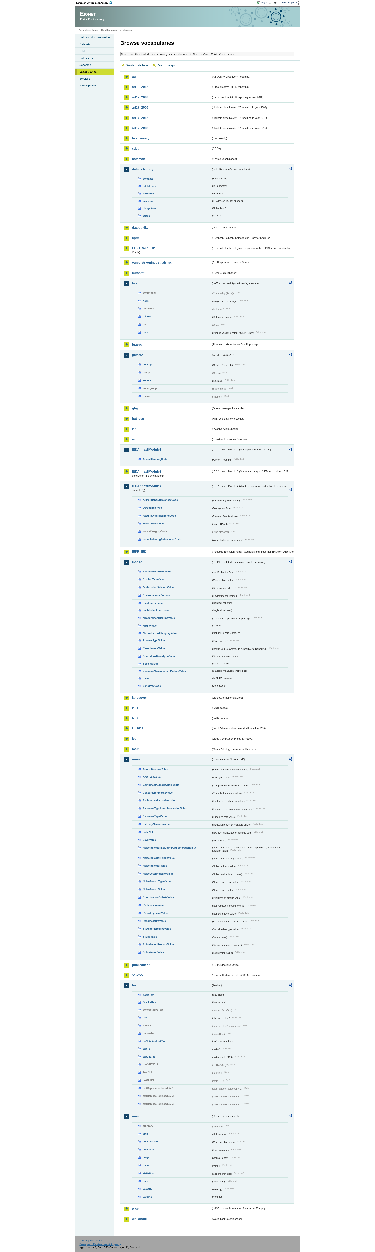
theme (146, 678)
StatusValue (150, 936)
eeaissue (148, 201)
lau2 (135, 718)
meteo (146, 1165)
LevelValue (149, 839)
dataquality (140, 227)
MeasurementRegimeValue (159, 617)
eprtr (135, 238)
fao (134, 283)
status (146, 215)
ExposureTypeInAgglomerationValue (165, 808)
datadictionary (142, 169)
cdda (135, 148)
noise (136, 759)
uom (135, 1116)
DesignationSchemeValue (158, 587)
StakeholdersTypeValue (157, 928)
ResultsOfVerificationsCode (159, 515)
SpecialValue (150, 663)
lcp (134, 738)
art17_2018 (140, 128)
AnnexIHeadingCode (155, 459)
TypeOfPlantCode (153, 523)
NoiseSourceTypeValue (157, 881)
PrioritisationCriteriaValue (158, 897)
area (145, 1133)
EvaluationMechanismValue (159, 800)
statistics (148, 1173)
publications (141, 965)
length (146, 1157)
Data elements (88, 58)
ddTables (148, 193)
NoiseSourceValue (154, 889)
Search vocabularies (137, 65)
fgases (137, 344)
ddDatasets (149, 186)
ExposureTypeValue (155, 816)
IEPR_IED (139, 551)
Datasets (84, 44)
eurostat (138, 273)
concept (147, 364)
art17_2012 (140, 117)
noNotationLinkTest (154, 1041)
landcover (139, 697)
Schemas (85, 64)
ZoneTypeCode (152, 685)
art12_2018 (140, 97)
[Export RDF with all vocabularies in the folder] (290, 169)
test (135, 985)
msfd (135, 749)
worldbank (140, 1219)
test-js (146, 1048)
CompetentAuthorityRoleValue (161, 784)
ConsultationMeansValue (158, 792)
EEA (95, 3)
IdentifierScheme (153, 603)
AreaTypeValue (152, 776)
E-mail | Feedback (90, 1240)
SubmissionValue (153, 952)
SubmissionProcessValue (158, 944)
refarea (147, 316)
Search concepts (166, 65)
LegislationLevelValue (156, 610)
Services (84, 78)
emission (148, 1149)
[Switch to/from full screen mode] (276, 3)
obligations (149, 208)
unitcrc (147, 332)
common (138, 159)
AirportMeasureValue (155, 769)
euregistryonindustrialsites (152, 262)
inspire (137, 562)
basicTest (148, 994)
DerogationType (152, 507)
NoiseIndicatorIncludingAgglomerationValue (169, 847)
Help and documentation (94, 37)
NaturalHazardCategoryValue (160, 633)
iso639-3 (148, 832)
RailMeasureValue (153, 905)
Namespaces (87, 85)
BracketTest (150, 1002)
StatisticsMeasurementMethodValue (164, 671)
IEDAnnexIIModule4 (146, 486)
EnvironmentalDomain (156, 595)
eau (145, 1017)
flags (146, 300)
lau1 (135, 708)
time (145, 1181)
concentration (151, 1141)
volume (147, 1196)
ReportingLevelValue (155, 913)
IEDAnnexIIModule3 (146, 471)
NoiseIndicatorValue (155, 865)
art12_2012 (140, 87)
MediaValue (150, 625)
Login (264, 2)
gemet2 (137, 355)
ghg (135, 408)
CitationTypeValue (153, 579)
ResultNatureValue (154, 648)
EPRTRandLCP (143, 248)
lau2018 (138, 728)
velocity (147, 1188)
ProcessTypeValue (154, 640)
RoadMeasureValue (154, 920)
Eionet (95, 30)
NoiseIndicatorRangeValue (159, 857)
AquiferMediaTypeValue (157, 571)
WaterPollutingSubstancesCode (162, 539)
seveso (137, 975)
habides (138, 418)
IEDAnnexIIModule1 (146, 449)
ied (134, 439)
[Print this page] (271, 3)
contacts (148, 178)
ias (134, 429)
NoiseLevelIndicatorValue (158, 873)
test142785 (149, 1056)
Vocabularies (88, 71)
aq (134, 76)
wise (135, 1208)
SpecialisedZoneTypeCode (159, 656)
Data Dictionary (109, 30)
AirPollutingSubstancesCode (160, 499)
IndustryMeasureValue (156, 824)
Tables (83, 51)
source (147, 380)
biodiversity (140, 138)
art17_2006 (140, 107)
